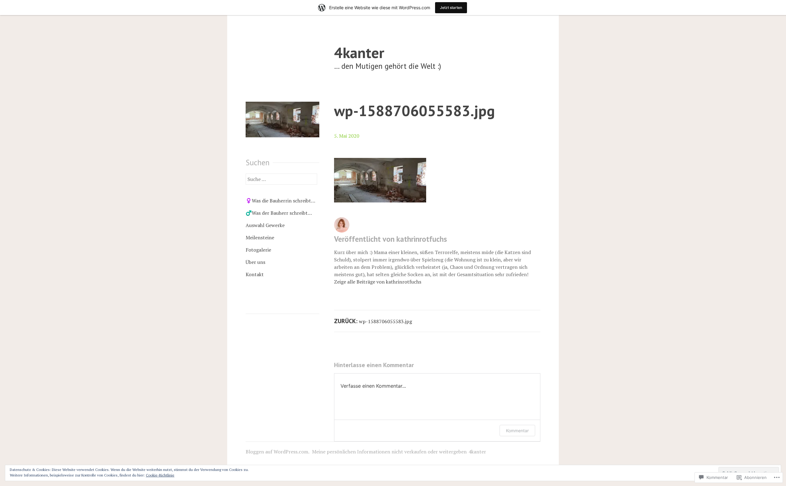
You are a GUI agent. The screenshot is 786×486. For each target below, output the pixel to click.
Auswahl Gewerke (265, 225)
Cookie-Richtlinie (160, 475)
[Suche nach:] (281, 179)
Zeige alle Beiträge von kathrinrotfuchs (377, 281)
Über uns (255, 262)
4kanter (359, 52)
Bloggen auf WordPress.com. (277, 451)
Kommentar (517, 430)
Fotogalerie (258, 249)
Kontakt (255, 274)
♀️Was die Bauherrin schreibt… (280, 200)
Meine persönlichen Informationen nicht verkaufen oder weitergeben (389, 451)
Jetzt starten (451, 7)
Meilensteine (260, 237)
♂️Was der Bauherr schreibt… (279, 213)
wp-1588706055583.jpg (414, 110)
